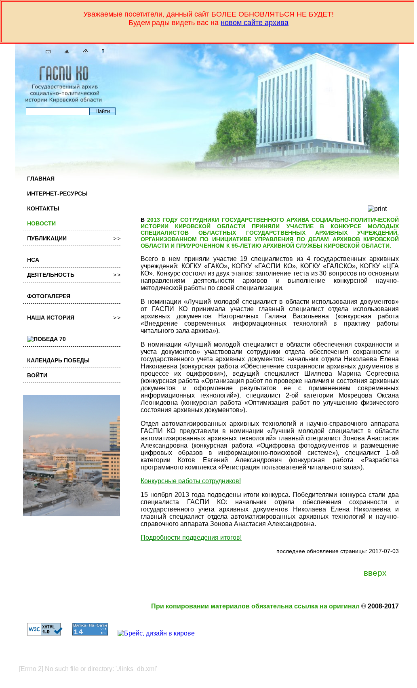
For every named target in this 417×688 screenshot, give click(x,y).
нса (33, 260)
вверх (375, 573)
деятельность (50, 274)
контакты (43, 208)
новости (41, 223)
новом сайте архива (255, 23)
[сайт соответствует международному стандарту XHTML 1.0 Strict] (41, 633)
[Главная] (82, 51)
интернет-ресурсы (57, 193)
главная (41, 178)
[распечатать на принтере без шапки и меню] (377, 209)
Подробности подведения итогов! (191, 537)
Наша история (50, 317)
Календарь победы (58, 360)
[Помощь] (100, 51)
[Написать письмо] (45, 51)
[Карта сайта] (64, 51)
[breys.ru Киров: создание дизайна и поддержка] (152, 633)
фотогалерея (48, 296)
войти (37, 375)
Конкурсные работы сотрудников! (191, 481)
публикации (47, 238)
